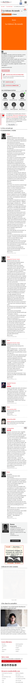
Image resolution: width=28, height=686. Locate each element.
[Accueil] (6, 2)
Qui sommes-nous (6, 676)
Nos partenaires (19, 682)
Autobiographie (19, 644)
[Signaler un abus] (2, 51)
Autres (4, 14)
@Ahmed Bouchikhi (11, 409)
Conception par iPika (20, 678)
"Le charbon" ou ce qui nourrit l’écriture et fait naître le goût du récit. (13, 607)
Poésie (17, 647)
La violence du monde (19, 6)
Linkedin (10, 665)
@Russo (9, 421)
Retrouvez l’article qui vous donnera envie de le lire (16, 116)
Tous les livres (9, 6)
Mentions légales (20, 673)
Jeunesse (4, 649)
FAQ (3, 675)
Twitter (5, 665)
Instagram (13, 665)
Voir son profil (15, 540)
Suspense (4, 645)
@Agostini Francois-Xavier (13, 259)
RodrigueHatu (10, 428)
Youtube (8, 665)
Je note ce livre (9, 82)
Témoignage (19, 645)
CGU (3, 680)
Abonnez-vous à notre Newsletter (11, 661)
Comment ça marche (7, 673)
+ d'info (22, 90)
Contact (4, 678)
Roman (3, 644)
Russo (15, 14)
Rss (15, 665)
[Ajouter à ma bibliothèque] (24, 93)
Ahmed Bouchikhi (11, 419)
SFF (2, 647)
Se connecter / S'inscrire (21, 1)
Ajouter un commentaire (12, 85)
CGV (3, 682)
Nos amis (18, 675)
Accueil (2, 6)
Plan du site (18, 680)
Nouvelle (8, 14)
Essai (3, 651)
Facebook (3, 665)
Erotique (17, 649)
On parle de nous (20, 676)
